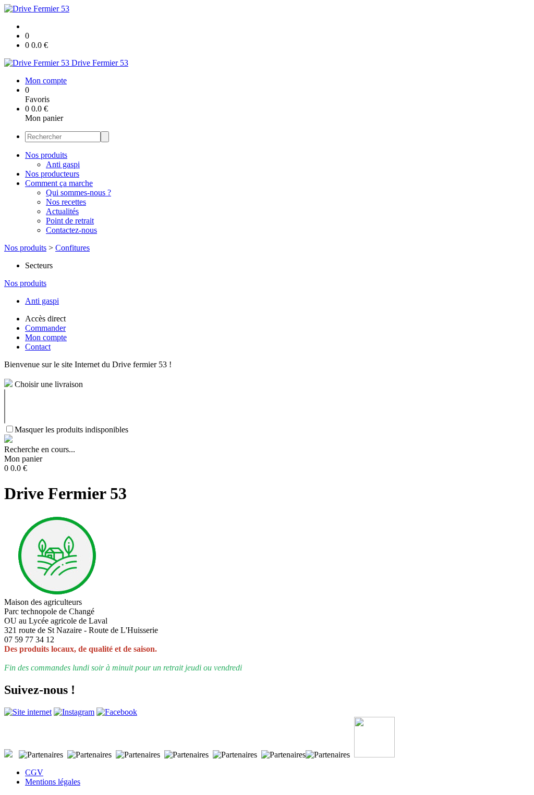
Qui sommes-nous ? (78, 192)
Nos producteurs (52, 173)
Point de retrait (70, 220)
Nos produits (46, 155)
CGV (34, 772)
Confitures (72, 247)
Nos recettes (66, 201)
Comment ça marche (59, 183)
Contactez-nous (71, 230)
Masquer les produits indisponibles (71, 429)
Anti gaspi (63, 164)
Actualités (62, 211)
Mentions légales (52, 781)
